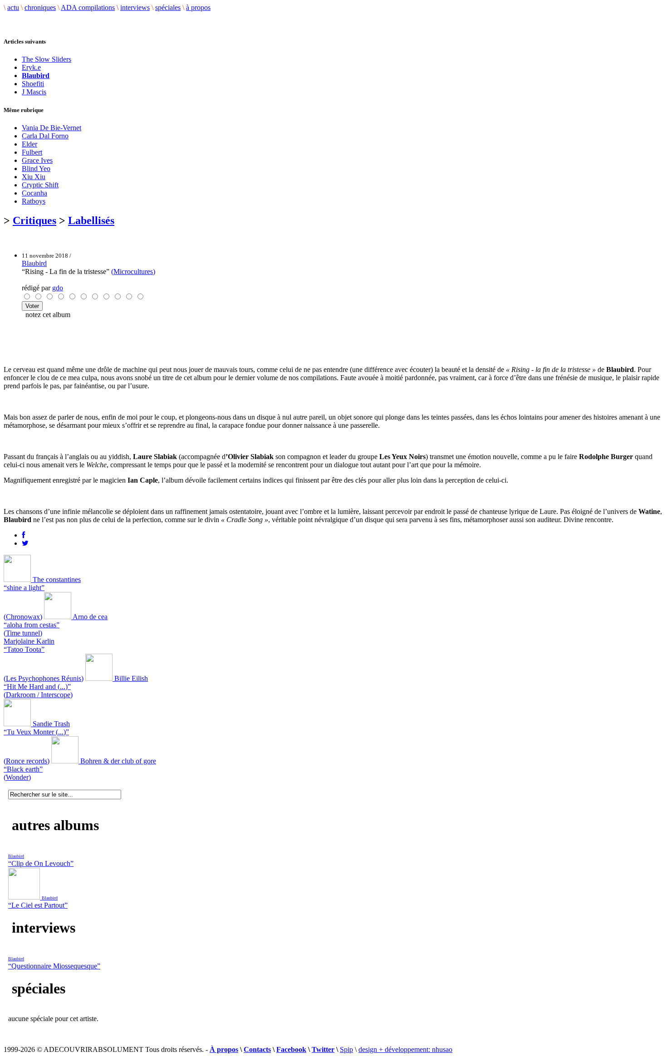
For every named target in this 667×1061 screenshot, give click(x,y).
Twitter (323, 1049)
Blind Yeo (36, 168)
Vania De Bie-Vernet (51, 128)
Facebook (291, 1049)
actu (13, 7)
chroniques (40, 7)
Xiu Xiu (33, 177)
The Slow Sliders (46, 59)
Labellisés (91, 220)
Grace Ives (37, 160)
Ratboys (33, 201)
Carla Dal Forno (45, 136)
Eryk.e (31, 67)
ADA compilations (88, 7)
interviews (135, 7)
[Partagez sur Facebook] (23, 535)
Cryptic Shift (40, 185)
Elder (29, 144)
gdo (57, 288)
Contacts (257, 1049)
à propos (198, 7)
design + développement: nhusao (405, 1049)
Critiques (34, 220)
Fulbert (32, 152)
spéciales (168, 7)
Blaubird (34, 263)
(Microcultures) (133, 271)
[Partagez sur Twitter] (25, 543)
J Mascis (34, 92)
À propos (224, 1049)
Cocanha (34, 193)
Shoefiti (33, 84)
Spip (346, 1049)
